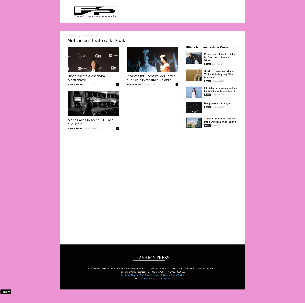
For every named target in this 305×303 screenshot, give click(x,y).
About (134, 275)
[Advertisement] (210, 183)
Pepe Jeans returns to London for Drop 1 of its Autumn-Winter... (220, 57)
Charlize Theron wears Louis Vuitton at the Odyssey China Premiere (219, 74)
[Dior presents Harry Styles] (194, 107)
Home (70, 35)
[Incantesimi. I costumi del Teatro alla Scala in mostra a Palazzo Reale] (152, 59)
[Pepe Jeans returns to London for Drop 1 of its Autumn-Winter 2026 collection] (194, 58)
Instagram (165, 278)
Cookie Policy (177, 275)
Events (207, 81)
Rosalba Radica (75, 84)
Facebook (149, 278)
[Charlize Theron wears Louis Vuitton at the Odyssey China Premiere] (194, 75)
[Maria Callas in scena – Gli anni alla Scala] (93, 103)
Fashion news (152, 275)
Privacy (164, 275)
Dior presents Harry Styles (218, 103)
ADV (141, 275)
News (207, 64)
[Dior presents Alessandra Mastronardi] (93, 59)
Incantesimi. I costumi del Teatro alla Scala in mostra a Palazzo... (151, 78)
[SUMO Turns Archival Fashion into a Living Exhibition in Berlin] (194, 122)
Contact (125, 275)
